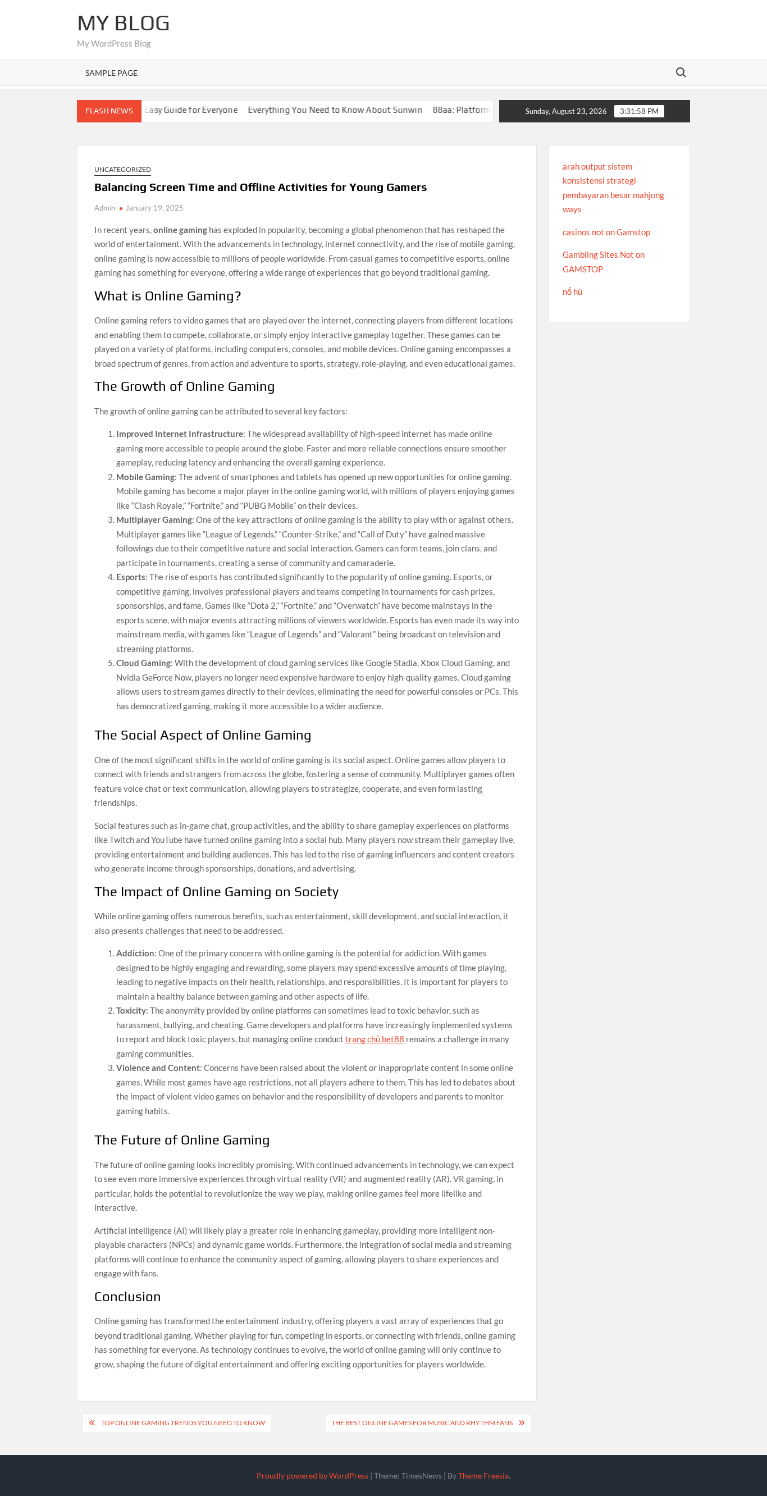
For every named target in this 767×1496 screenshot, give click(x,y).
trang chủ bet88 (374, 1039)
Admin (104, 207)
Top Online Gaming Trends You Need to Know (183, 1423)
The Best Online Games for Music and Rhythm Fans (422, 1423)
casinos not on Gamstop (606, 232)
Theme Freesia (483, 1475)
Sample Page (111, 72)
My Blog (123, 22)
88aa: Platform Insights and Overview (480, 110)
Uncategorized (122, 169)
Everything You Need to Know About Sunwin (310, 110)
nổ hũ (572, 291)
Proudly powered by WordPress (312, 1475)
